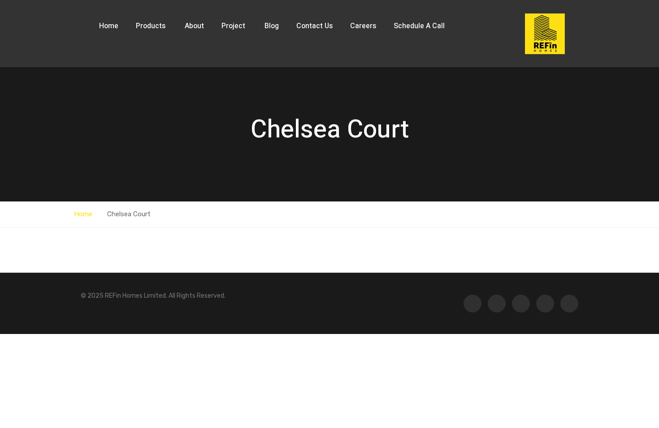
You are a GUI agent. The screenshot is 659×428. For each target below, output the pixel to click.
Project (234, 26)
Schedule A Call (419, 26)
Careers (363, 26)
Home (108, 26)
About (194, 26)
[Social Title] (569, 303)
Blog (271, 26)
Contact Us (314, 26)
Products (151, 26)
